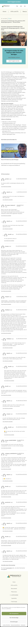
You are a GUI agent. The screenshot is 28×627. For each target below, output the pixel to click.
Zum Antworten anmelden (6, 186)
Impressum (23, 625)
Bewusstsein (14, 588)
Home (4, 11)
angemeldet (9, 568)
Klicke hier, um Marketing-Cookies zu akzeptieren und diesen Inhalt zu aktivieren (14, 38)
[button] (17, 6)
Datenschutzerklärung (15, 625)
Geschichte (14, 598)
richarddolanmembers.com (16, 113)
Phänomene (14, 591)
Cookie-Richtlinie (6, 625)
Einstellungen (14, 621)
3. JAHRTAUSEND (14, 595)
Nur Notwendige (14, 617)
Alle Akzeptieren (14, 613)
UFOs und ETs (14, 11)
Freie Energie (14, 601)
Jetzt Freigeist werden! (14, 2)
